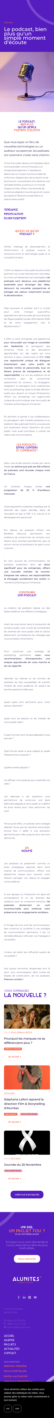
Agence (9, 1340)
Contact (10, 1352)
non (17, 1408)
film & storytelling (15, 1371)
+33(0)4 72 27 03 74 (15, 1320)
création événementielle (18, 1381)
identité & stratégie (15, 1366)
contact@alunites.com (17, 1327)
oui (7, 1408)
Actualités (11, 1348)
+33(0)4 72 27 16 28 (14, 1324)
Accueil (9, 1335)
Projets (10, 1344)
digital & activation (16, 1376)
